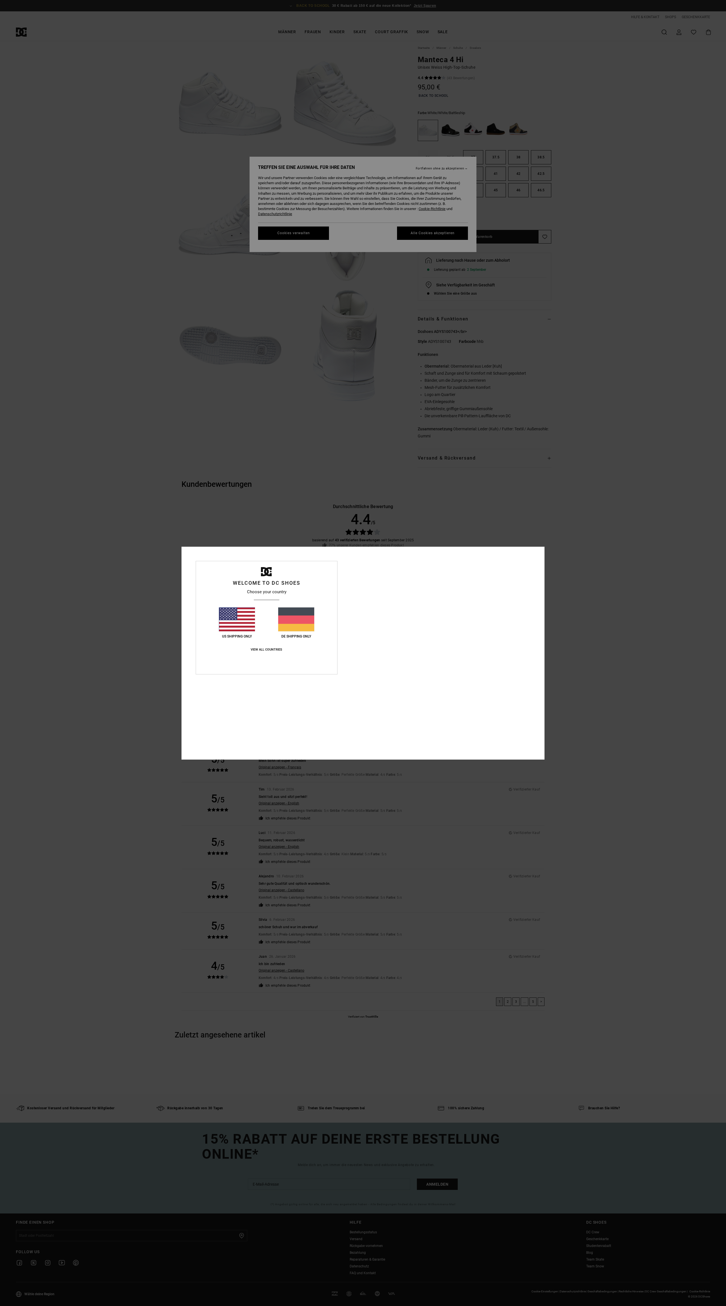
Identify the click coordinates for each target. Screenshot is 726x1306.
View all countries (266, 649)
